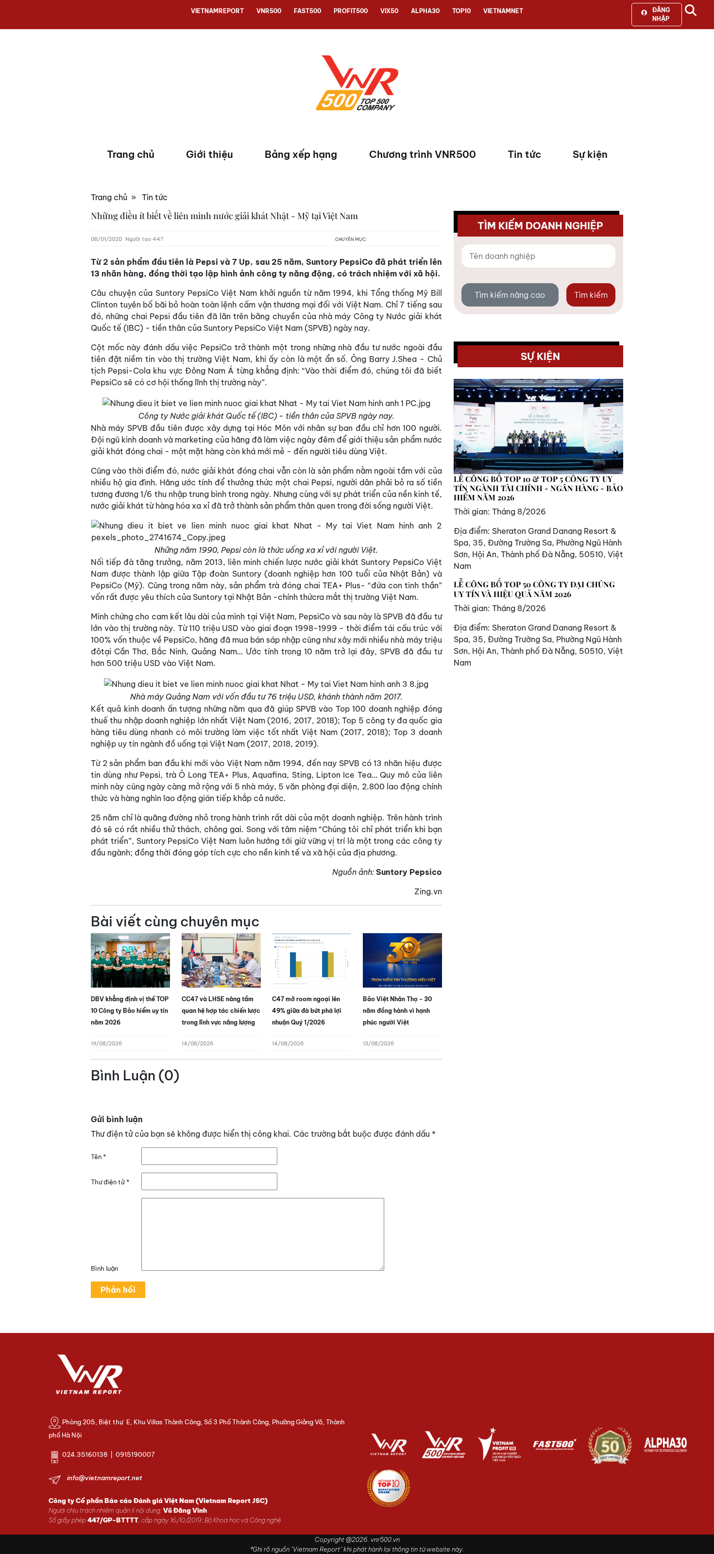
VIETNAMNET (503, 11)
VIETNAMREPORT (217, 11)
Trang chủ (130, 154)
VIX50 (389, 11)
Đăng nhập (661, 14)
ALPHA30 (425, 11)
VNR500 (268, 11)
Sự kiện (590, 154)
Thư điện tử (110, 1182)
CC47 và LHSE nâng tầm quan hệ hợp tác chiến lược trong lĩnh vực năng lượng (221, 1010)
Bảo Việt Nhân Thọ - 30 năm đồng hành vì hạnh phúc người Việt (397, 1010)
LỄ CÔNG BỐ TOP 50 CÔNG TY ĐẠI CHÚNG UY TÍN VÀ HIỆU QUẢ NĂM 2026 (534, 588)
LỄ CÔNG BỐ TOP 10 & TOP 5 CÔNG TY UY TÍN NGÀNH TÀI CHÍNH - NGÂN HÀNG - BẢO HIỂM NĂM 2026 (538, 488)
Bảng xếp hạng (301, 154)
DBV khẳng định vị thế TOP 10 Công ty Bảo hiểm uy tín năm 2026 (130, 1010)
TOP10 (461, 11)
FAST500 (307, 11)
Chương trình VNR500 (422, 154)
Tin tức (524, 154)
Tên (98, 1157)
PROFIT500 (351, 11)
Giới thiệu (209, 154)
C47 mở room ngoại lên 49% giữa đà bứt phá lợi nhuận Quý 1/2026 (306, 1010)
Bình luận (104, 1268)
